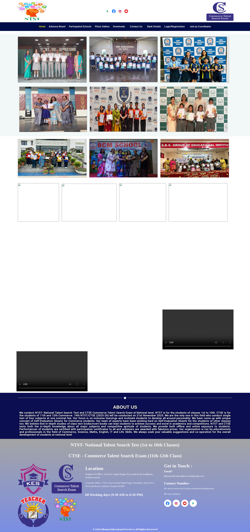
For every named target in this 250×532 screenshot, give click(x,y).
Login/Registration (174, 26)
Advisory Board (57, 26)
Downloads (119, 26)
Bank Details (154, 26)
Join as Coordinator (200, 26)
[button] (119, 26)
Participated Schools (80, 26)
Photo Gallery (102, 26)
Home (42, 26)
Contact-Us (136, 26)
